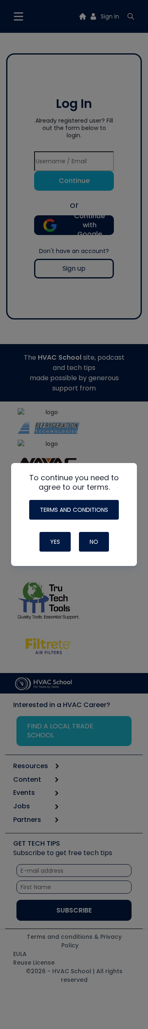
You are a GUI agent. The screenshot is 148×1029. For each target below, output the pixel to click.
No (94, 542)
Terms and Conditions (74, 510)
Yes (55, 542)
